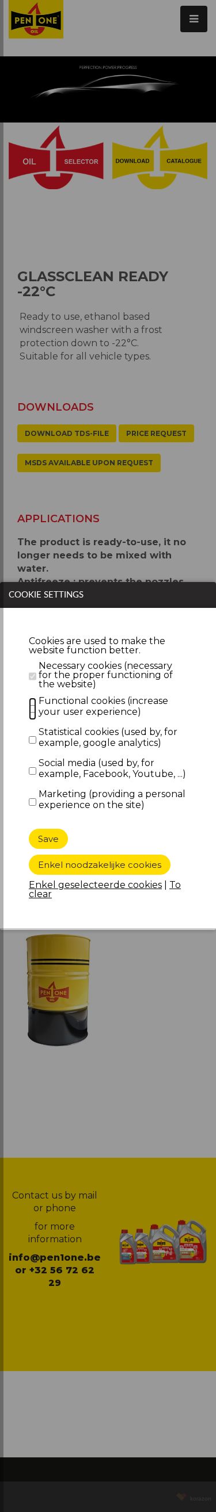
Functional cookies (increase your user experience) (103, 706)
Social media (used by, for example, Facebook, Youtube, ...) (112, 768)
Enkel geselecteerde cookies (95, 884)
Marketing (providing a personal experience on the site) (112, 799)
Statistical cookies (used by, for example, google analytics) (108, 737)
